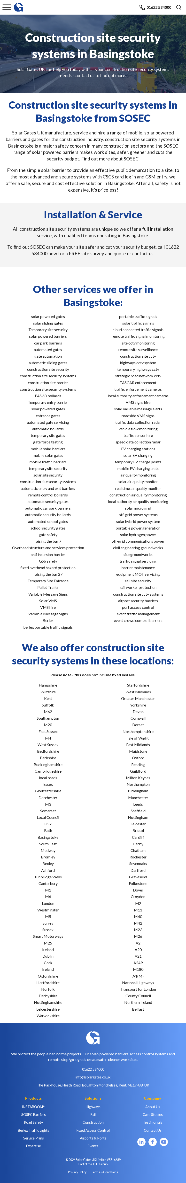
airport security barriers (138, 600)
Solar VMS (48, 600)
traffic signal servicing (138, 561)
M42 (138, 923)
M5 (48, 916)
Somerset (48, 810)
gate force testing (48, 442)
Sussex (48, 929)
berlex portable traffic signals (48, 627)
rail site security (138, 580)
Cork (48, 962)
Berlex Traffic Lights (33, 1130)
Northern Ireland (138, 1002)
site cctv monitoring (138, 343)
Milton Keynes (138, 777)
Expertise (33, 1146)
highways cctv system (138, 362)
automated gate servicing (48, 422)
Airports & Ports (93, 1138)
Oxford (138, 757)
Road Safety (33, 1122)
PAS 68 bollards (48, 395)
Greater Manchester (138, 698)
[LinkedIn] (141, 1142)
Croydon (138, 896)
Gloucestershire (48, 790)
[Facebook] (152, 1142)
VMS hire (48, 607)
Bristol (138, 830)
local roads (48, 777)
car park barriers (48, 343)
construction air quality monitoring (138, 495)
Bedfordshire (48, 751)
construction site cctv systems (138, 594)
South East (48, 843)
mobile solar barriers (48, 448)
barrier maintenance (138, 567)
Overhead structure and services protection (48, 547)
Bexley (48, 863)
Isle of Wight (138, 738)
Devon (138, 711)
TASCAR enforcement (138, 382)
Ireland (48, 949)
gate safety (48, 534)
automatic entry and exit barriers (48, 488)
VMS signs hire (138, 402)
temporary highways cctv (138, 369)
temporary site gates (48, 435)
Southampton (48, 718)
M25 (48, 943)
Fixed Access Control (93, 1130)
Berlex (48, 620)
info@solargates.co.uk (93, 1077)
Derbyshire (48, 995)
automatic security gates (48, 501)
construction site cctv (138, 356)
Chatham (138, 850)
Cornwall (138, 718)
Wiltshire (48, 691)
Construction (93, 1122)
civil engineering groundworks (138, 547)
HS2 (48, 823)
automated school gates (48, 521)
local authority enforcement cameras (138, 395)
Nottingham (138, 817)
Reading (138, 764)
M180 (138, 969)
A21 (138, 956)
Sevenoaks (138, 863)
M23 (138, 929)
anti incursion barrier (48, 554)
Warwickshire (48, 1015)
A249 (138, 962)
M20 (48, 724)
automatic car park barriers (48, 508)
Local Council (48, 817)
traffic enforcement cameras (138, 389)
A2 (138, 943)
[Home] (18, 5)
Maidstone (138, 751)
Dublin (48, 956)
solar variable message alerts (138, 408)
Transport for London (138, 989)
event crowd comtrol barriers (138, 620)
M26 (138, 936)
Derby (138, 843)
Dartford (138, 870)
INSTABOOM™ (33, 1107)
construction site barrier (48, 382)
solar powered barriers (48, 336)
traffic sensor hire (138, 435)
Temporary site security (48, 329)
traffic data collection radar (138, 422)
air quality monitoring (138, 475)
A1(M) (138, 976)
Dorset (138, 724)
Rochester (138, 857)
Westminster (48, 910)
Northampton (138, 784)
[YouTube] (164, 1142)
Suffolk (48, 705)
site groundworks (138, 554)
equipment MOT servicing (138, 574)
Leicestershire (48, 1009)
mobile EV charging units (138, 468)
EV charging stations (138, 448)
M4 (48, 738)
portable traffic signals (138, 316)
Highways (93, 1107)
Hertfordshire (48, 982)
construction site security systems (48, 375)
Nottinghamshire (48, 1002)
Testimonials (152, 1122)
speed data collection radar (138, 442)
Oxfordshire (48, 976)
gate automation (48, 356)
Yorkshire (138, 705)
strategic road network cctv (138, 375)
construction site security (48, 369)
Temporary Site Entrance (48, 580)
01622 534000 (159, 7)
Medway (48, 850)
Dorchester (48, 797)
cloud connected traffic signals (138, 329)
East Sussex (48, 731)
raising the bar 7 (48, 541)
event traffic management (138, 613)
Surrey (48, 923)
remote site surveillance (138, 349)
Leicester (138, 823)
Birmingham (138, 790)
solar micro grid (138, 508)
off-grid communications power (138, 541)
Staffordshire (138, 685)
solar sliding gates (48, 323)
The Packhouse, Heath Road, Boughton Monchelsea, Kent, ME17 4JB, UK (93, 1085)
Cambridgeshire (48, 771)
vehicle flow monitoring (138, 428)
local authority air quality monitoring (138, 501)
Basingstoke (48, 837)
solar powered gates (48, 316)
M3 (48, 804)
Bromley (48, 857)
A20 (138, 949)
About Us (152, 1107)
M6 (48, 896)
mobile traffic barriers (48, 461)
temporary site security (48, 468)
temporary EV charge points (138, 461)
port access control (138, 607)
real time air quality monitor (138, 488)
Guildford (138, 771)
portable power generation (138, 528)
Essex (48, 784)
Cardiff (138, 837)
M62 (48, 711)
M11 (138, 910)
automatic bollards (48, 428)
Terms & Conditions (104, 1172)
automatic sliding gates (48, 362)
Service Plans (33, 1138)
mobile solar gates (48, 455)
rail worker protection (138, 587)
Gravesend (138, 876)
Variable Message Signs (48, 594)
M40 (138, 916)
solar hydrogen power (138, 534)
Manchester (138, 797)
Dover (138, 890)
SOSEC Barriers (33, 1114)
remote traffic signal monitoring (138, 336)
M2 (138, 903)
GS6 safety (48, 561)
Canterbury (48, 883)
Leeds (138, 804)
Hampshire (48, 685)
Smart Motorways (48, 936)
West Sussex (48, 744)
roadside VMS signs (138, 415)
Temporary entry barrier (48, 402)
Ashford (48, 870)
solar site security (47, 475)
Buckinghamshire (48, 764)
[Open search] (179, 7)
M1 (48, 890)
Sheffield (138, 810)
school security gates (48, 528)
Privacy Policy (77, 1172)
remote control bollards (48, 495)
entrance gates (48, 415)
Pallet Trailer (48, 587)
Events (93, 1146)
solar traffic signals (138, 323)
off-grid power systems (138, 514)
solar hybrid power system (138, 521)
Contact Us (153, 1130)
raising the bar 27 (48, 574)
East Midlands (138, 744)
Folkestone (138, 883)
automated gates (48, 349)
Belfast (138, 1009)
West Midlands (138, 691)
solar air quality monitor (138, 481)
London (48, 903)
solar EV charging (138, 455)
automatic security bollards (48, 514)
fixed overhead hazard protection (48, 567)
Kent (48, 698)
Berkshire (48, 757)
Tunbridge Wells (48, 876)
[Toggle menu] (6, 7)
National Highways (138, 982)
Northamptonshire (138, 731)
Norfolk (48, 989)
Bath (48, 830)
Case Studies (153, 1114)
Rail (93, 1114)
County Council (138, 995)
